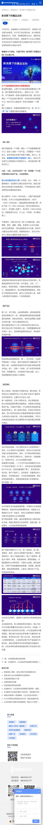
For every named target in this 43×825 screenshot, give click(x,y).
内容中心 (5, 10)
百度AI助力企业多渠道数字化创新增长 (16, 675)
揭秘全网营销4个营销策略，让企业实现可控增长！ (21, 695)
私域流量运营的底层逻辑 (16, 659)
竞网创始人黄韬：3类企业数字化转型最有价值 (19, 672)
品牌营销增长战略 (9, 682)
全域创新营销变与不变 (11, 679)
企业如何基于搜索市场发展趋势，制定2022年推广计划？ (23, 702)
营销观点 (14, 10)
